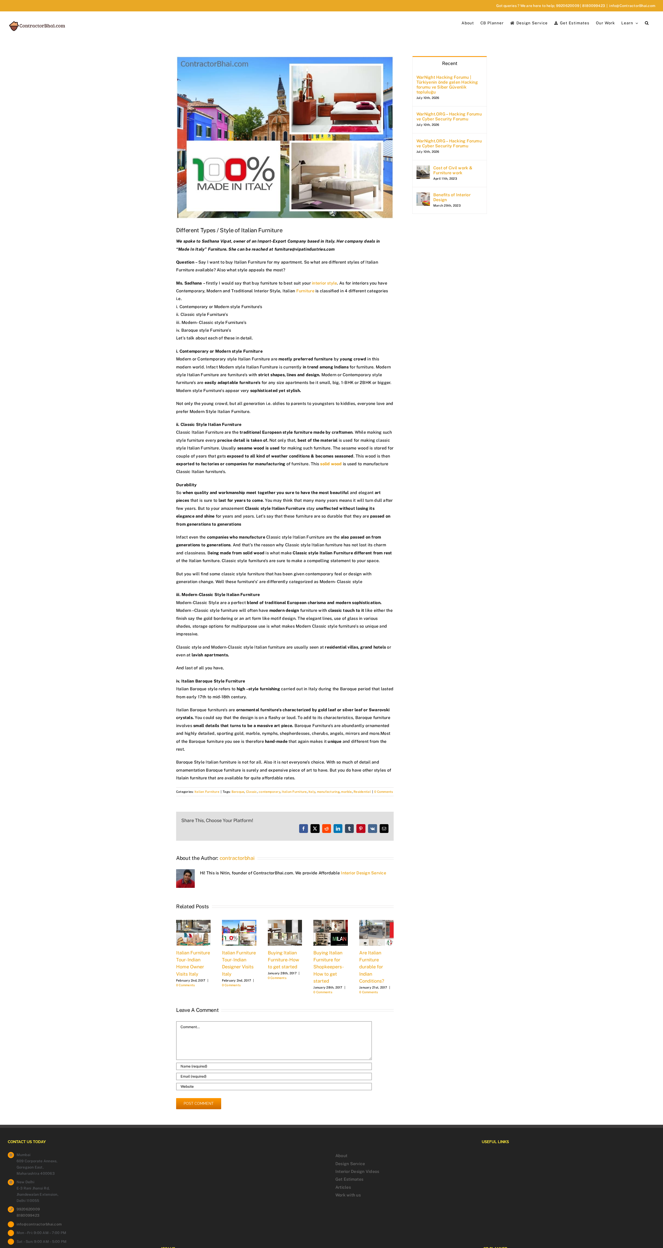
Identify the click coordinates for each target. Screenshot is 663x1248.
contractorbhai (237, 858)
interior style (324, 283)
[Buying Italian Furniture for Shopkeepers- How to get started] (330, 922)
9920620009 (567, 6)
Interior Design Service (363, 872)
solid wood (331, 463)
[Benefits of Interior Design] (423, 196)
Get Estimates (349, 1179)
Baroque (238, 792)
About (341, 1155)
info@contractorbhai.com (39, 1224)
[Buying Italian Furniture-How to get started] (285, 922)
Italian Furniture (206, 792)
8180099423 (593, 6)
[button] (647, 22)
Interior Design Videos (357, 1171)
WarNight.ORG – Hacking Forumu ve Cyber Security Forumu (449, 116)
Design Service (350, 1163)
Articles (343, 1187)
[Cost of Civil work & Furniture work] (423, 169)
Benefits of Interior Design (452, 197)
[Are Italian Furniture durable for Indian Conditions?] (376, 922)
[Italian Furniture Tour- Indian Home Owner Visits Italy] (193, 922)
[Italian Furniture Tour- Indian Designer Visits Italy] (239, 922)
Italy (311, 792)
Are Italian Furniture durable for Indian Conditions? (371, 967)
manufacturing (328, 792)
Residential (362, 792)
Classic (251, 792)
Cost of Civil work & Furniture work (452, 170)
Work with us (348, 1195)
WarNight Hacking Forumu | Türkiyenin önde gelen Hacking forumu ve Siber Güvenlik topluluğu (447, 85)
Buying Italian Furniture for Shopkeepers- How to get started (328, 967)
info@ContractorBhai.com (632, 6)
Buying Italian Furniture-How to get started (283, 960)
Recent (449, 63)
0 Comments (383, 792)
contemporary (269, 792)
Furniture (305, 290)
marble (346, 792)
